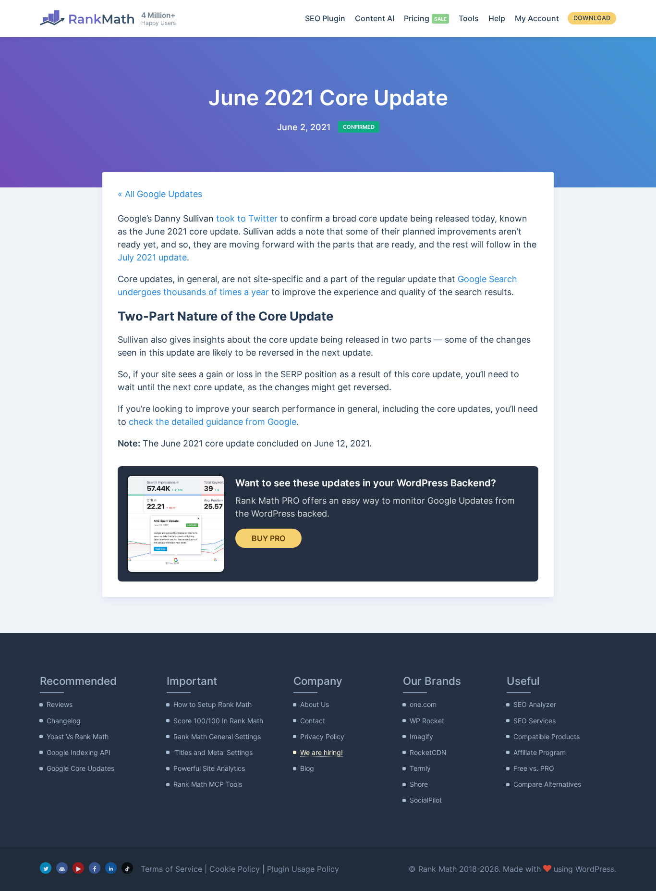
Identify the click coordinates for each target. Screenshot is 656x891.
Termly (420, 768)
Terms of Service (171, 869)
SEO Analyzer (534, 704)
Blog (307, 768)
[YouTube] (78, 868)
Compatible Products (546, 736)
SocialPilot (426, 800)
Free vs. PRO (533, 768)
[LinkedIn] (111, 868)
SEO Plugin (325, 18)
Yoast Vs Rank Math (78, 736)
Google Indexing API (78, 752)
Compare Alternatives (547, 784)
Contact (312, 721)
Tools (469, 18)
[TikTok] (127, 868)
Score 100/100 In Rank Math (218, 721)
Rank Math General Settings (217, 736)
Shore (419, 784)
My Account (537, 18)
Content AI (374, 18)
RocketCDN (428, 752)
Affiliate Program (539, 752)
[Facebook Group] (62, 868)
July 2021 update (152, 257)
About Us (314, 704)
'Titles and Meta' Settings (213, 752)
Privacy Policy (322, 736)
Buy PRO (268, 538)
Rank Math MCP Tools (207, 784)
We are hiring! (321, 752)
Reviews (60, 704)
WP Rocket (427, 721)
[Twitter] (45, 868)
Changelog (64, 721)
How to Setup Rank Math (212, 704)
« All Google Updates (160, 194)
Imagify (421, 736)
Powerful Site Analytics (209, 768)
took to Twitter (247, 218)
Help (496, 18)
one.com (423, 704)
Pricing (416, 18)
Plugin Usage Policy (303, 869)
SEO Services (534, 721)
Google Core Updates (80, 768)
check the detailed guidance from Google (212, 422)
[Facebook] (94, 868)
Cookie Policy (234, 869)
